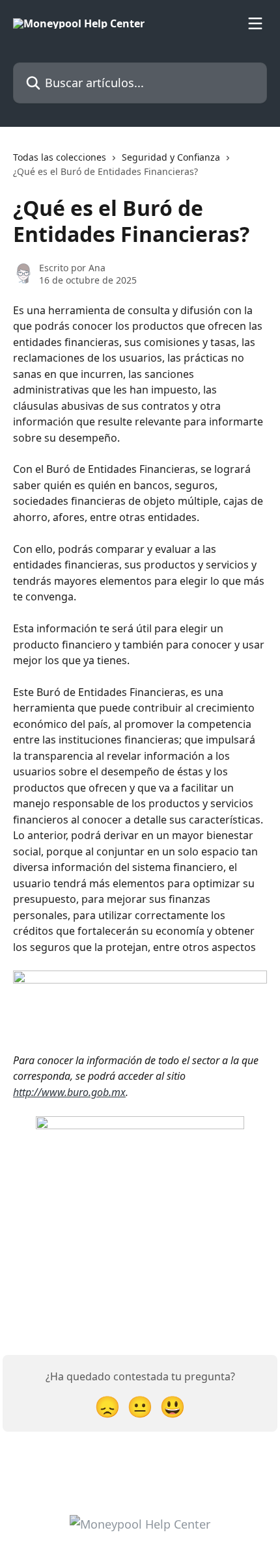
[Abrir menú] (255, 23)
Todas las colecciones (59, 157)
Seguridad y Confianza (171, 157)
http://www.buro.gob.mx (69, 1092)
